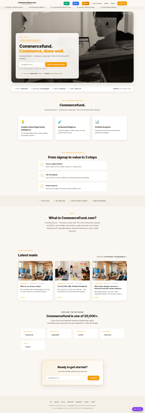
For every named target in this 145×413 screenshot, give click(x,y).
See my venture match (56, 64)
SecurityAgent (44, 88)
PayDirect (62, 88)
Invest (85, 3)
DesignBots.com (88, 408)
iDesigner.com (61, 408)
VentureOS (24, 88)
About (106, 3)
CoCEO (27, 347)
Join (66, 3)
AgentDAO (55, 335)
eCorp (63, 402)
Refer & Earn (137, 409)
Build (75, 3)
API (51, 402)
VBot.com (78, 88)
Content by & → (112, 256)
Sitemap (56, 402)
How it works (97, 3)
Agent (113, 3)
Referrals (107, 335)
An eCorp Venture (27, 4)
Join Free (122, 3)
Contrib (80, 335)
